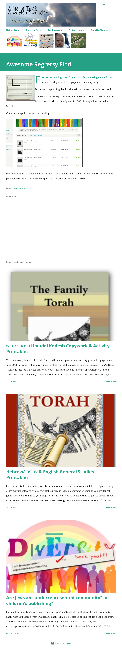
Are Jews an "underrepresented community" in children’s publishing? (56, 600)
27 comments (12, 381)
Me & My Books (12, 30)
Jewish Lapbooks (55, 30)
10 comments (12, 507)
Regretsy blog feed (68, 77)
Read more (111, 381)
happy (15, 188)
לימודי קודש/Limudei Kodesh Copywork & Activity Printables (58, 348)
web (21, 188)
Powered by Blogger (62, 643)
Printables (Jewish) (76, 30)
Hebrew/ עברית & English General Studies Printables (50, 474)
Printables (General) (99, 30)
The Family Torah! (33, 30)
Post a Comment (14, 633)
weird (26, 188)
